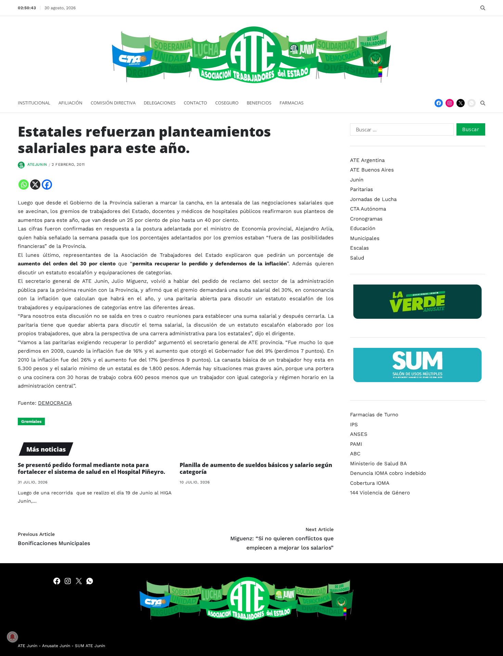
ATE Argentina (367, 160)
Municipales (364, 238)
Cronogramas (366, 219)
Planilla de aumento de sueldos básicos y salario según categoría (256, 468)
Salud (357, 258)
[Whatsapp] (23, 184)
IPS (354, 424)
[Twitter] (460, 103)
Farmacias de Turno (374, 415)
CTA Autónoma (368, 209)
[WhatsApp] (471, 103)
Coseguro (226, 103)
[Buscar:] (400, 130)
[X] (35, 184)
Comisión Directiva (113, 103)
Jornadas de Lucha (373, 199)
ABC (355, 454)
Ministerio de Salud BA (378, 464)
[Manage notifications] (12, 636)
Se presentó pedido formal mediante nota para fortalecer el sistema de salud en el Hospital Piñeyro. (91, 468)
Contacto (195, 103)
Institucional (34, 103)
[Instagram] (450, 103)
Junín (356, 180)
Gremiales (31, 421)
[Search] (482, 7)
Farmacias (292, 103)
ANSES (358, 434)
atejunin (37, 164)
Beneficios (259, 103)
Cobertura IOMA (369, 483)
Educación (362, 228)
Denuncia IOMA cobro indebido (388, 473)
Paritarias (361, 189)
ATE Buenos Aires (372, 170)
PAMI (356, 444)
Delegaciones (160, 103)
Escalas (359, 248)
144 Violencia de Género (380, 493)
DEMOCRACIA (55, 403)
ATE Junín (27, 645)
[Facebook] (439, 103)
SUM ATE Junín (90, 645)
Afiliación (70, 103)
